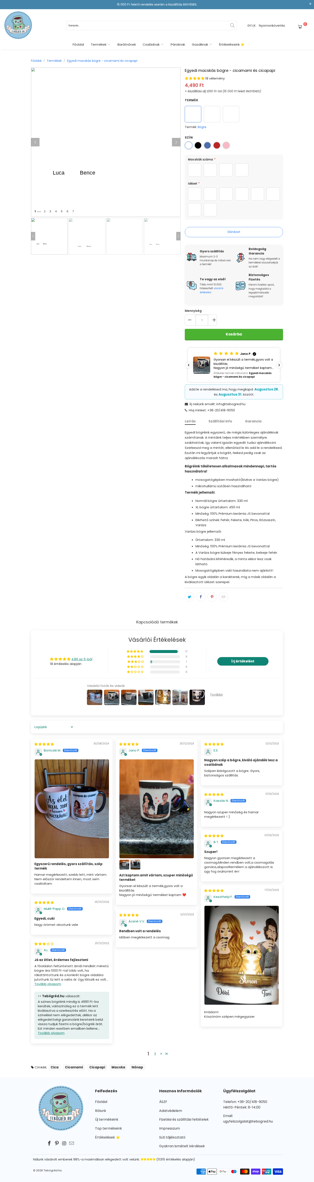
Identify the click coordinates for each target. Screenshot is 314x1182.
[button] (194, 78)
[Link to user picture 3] (135, 865)
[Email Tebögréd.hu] (72, 1143)
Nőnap (137, 1067)
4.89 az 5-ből (81, 659)
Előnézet (234, 232)
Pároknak (178, 44)
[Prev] (33, 236)
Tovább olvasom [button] (47, 984)
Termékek (99, 44)
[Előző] (35, 142)
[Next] (178, 236)
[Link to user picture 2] (124, 865)
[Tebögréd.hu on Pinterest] (57, 1143)
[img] (44, 744)
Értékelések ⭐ (107, 1137)
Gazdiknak (200, 44)
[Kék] (207, 145)
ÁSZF (163, 1101)
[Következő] (176, 142)
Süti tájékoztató (172, 1137)
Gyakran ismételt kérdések (182, 1146)
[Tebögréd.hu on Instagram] (64, 1143)
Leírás (190, 421)
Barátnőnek (126, 44)
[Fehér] (188, 145)
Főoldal (78, 44)
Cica (55, 1067)
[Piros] (217, 145)
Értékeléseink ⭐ (232, 44)
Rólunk (100, 1110)
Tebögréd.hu (53, 1170)
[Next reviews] (279, 365)
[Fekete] (198, 145)
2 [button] (155, 1054)
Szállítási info (220, 421)
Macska (118, 1067)
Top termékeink (108, 1128)
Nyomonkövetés (272, 25)
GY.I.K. (251, 25)
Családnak (151, 44)
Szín (189, 137)
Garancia (253, 421)
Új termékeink (106, 1119)
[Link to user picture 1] (71, 808)
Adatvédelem (170, 1110)
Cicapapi (97, 1067)
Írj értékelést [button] (242, 661)
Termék (191, 100)
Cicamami (74, 1067)
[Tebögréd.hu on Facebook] (49, 1143)
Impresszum (169, 1128)
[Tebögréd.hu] (18, 25)
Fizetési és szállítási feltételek (184, 1119)
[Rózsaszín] (226, 145)
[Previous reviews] (188, 365)
